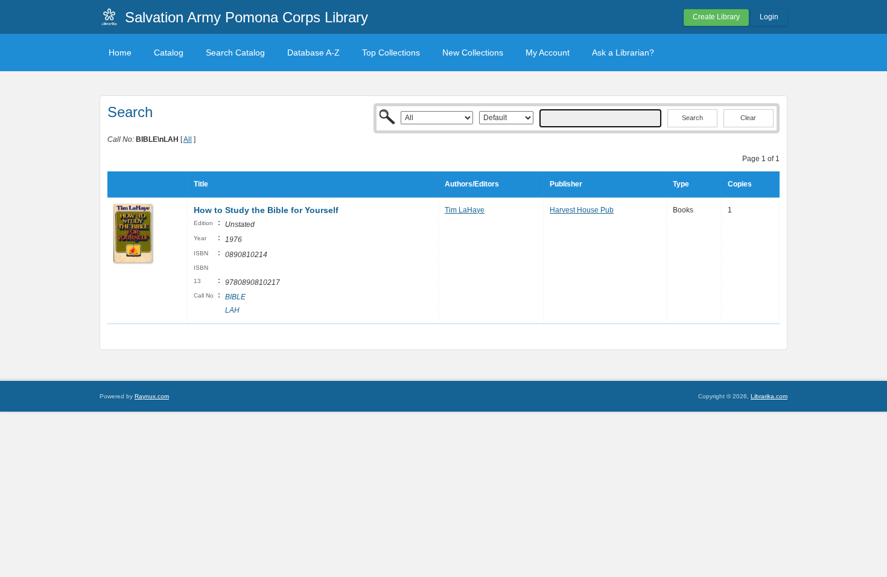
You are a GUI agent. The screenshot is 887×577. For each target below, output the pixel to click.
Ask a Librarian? (623, 52)
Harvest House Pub (582, 210)
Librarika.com (769, 396)
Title (201, 184)
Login (769, 17)
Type (681, 184)
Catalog (168, 52)
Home (120, 52)
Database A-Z (313, 52)
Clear (748, 117)
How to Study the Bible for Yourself (266, 210)
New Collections (472, 52)
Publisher (566, 184)
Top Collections (391, 52)
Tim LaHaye (465, 210)
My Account (548, 52)
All (187, 139)
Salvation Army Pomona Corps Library (246, 17)
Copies (740, 184)
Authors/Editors (472, 184)
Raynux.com (152, 396)
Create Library (716, 17)
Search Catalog (235, 52)
